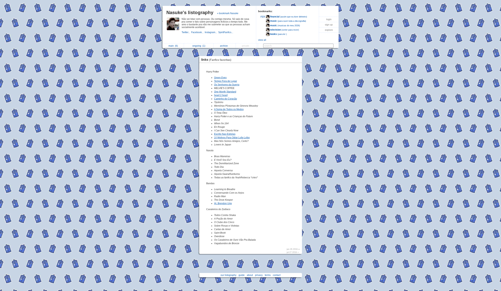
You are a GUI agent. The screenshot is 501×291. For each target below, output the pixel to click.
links (216, 59)
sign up (329, 24)
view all (262, 40)
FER (262, 16)
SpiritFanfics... (226, 32)
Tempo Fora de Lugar (225, 81)
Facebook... (198, 32)
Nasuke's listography (189, 12)
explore (329, 30)
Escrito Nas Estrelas (224, 134)
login (329, 19)
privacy (259, 275)
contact (276, 275)
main (173, 45)
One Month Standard (225, 91)
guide (242, 275)
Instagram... (211, 32)
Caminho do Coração (225, 98)
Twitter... (186, 32)
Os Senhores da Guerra (226, 84)
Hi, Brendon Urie (223, 203)
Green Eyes (220, 77)
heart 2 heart (221, 95)
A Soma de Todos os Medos (229, 109)
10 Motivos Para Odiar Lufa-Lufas (232, 137)
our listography (228, 275)
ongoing (198, 45)
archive (224, 45)
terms (268, 275)
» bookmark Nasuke (227, 13)
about (250, 275)
